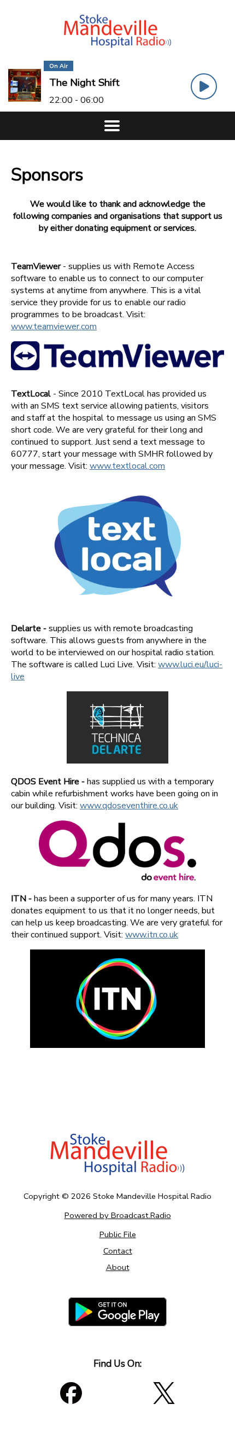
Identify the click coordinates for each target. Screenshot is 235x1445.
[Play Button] (204, 86)
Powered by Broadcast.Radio (117, 1215)
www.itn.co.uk (151, 935)
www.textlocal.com (127, 466)
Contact (117, 1250)
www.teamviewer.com (54, 327)
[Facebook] (71, 1393)
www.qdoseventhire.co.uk (129, 806)
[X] (164, 1393)
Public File (117, 1234)
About (118, 1267)
